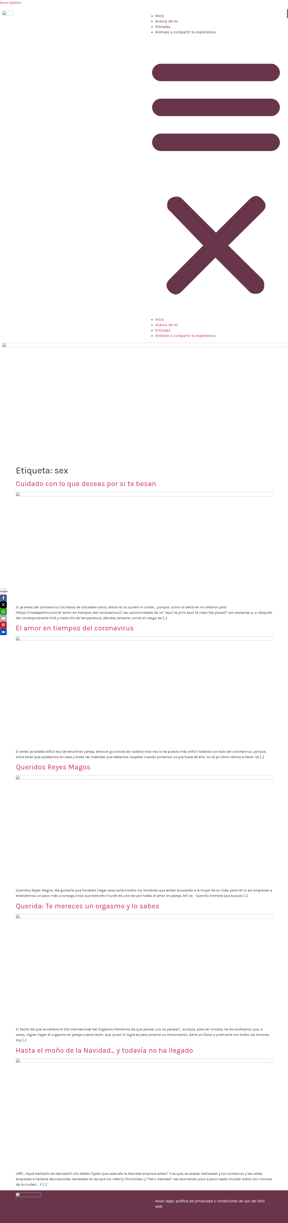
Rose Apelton (10, 2)
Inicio (159, 16)
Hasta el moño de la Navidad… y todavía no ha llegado (104, 1050)
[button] (216, 176)
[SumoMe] (3, 631)
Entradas (162, 26)
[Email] (3, 618)
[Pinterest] (3, 625)
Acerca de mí (166, 21)
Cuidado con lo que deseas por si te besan (86, 484)
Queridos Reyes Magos (53, 767)
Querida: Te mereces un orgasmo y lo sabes (87, 906)
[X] (3, 604)
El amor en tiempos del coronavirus (75, 628)
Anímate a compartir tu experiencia (185, 32)
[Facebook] (3, 598)
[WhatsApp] (3, 611)
